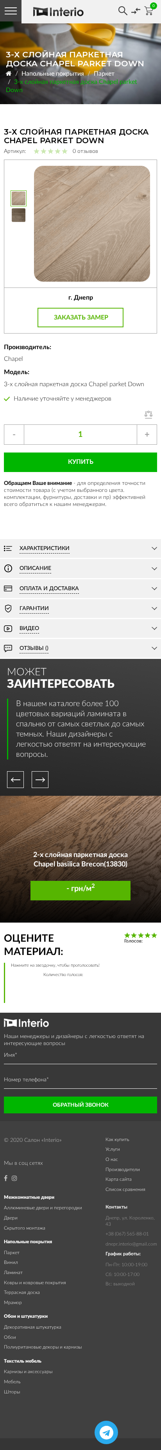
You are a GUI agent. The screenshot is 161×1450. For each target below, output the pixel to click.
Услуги (113, 1149)
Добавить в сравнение (151, 415)
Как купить (117, 1139)
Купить (80, 462)
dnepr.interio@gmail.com (131, 1244)
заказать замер (81, 317)
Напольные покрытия (52, 74)
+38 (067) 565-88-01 (127, 1234)
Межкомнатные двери (29, 1197)
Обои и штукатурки (26, 1316)
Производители (123, 1169)
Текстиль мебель (22, 1361)
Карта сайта (119, 1179)
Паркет (104, 74)
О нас (112, 1159)
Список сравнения (125, 1189)
